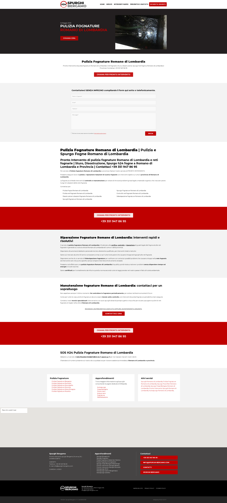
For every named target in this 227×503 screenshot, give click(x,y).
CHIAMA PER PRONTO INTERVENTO (113, 74)
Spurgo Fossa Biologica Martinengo (108, 463)
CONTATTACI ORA (113, 314)
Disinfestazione (102, 397)
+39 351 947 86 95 (150, 458)
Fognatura (101, 395)
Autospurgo (101, 387)
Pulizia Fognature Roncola (61, 387)
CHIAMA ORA (69, 38)
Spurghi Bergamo (151, 472)
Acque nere (101, 393)
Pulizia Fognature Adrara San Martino (108, 460)
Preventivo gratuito (139, 4)
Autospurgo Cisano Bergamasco (107, 471)
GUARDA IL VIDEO (55, 469)
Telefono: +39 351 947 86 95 (58, 464)
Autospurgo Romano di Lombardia (161, 390)
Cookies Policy (161, 488)
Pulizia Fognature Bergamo (61, 381)
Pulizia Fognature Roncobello (62, 385)
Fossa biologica (102, 389)
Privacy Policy (149, 488)
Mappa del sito (138, 488)
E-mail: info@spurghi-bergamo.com (61, 466)
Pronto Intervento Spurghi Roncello (108, 467)
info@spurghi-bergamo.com (156, 462)
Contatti (147, 467)
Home (102, 4)
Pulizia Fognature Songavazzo (106, 462)
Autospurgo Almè (102, 469)
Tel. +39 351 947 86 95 (87, 489)
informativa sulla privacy (100, 133)
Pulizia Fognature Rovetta (61, 391)
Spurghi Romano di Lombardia (152, 381)
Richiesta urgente (158, 4)
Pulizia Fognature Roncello (61, 383)
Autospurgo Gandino (103, 472)
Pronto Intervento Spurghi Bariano (108, 465)
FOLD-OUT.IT (162, 499)
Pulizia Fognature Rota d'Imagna (63, 389)
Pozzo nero (101, 391)
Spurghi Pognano (102, 458)
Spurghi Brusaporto (103, 456)
